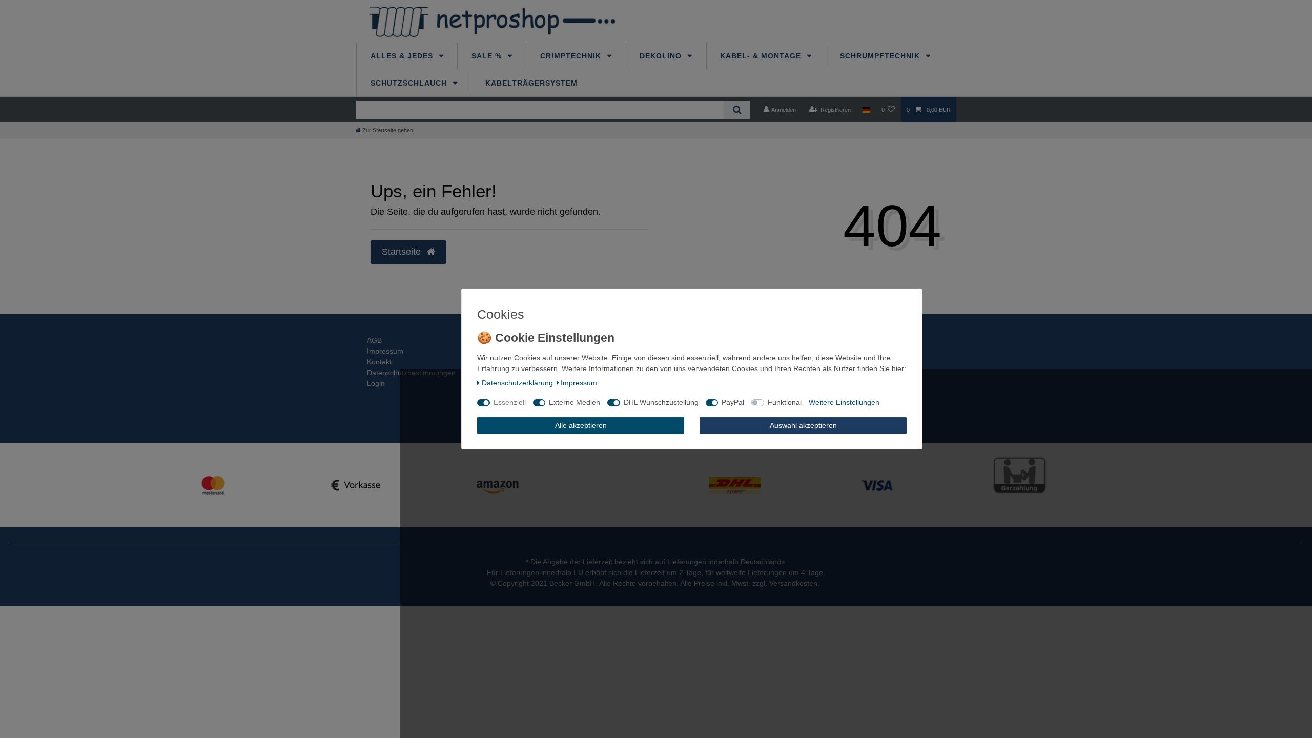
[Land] (865, 109)
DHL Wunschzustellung (661, 402)
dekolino (662, 56)
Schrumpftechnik (881, 56)
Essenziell (510, 402)
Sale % (487, 56)
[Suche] (737, 110)
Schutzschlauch (410, 83)
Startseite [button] (402, 252)
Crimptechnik (572, 56)
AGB (374, 340)
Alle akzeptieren (581, 425)
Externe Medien (574, 402)
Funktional (785, 402)
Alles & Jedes (403, 56)
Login (376, 383)
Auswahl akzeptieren (803, 425)
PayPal (733, 402)
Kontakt (379, 362)
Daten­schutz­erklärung (517, 383)
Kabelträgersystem (531, 83)
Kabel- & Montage (762, 56)
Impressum (385, 351)
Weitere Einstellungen (844, 402)
